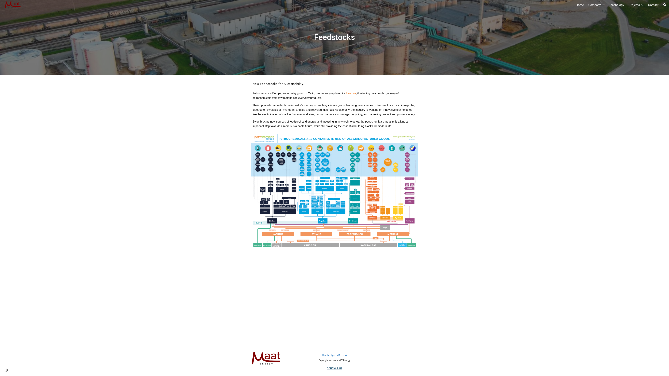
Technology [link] (616, 5)
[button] (665, 5)
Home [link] (580, 5)
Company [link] (594, 5)
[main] (334, 37)
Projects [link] (634, 5)
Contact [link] (653, 5)
